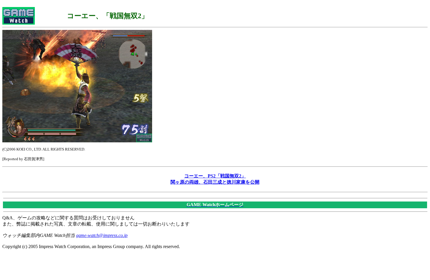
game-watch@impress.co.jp (102, 235)
